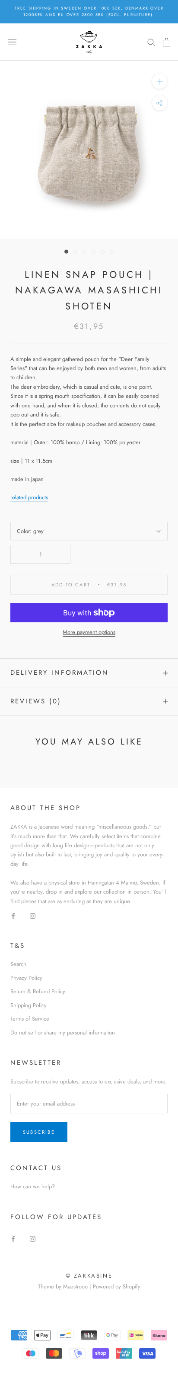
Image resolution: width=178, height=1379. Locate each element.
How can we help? (32, 1186)
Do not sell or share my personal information (62, 1032)
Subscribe (39, 1132)
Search (18, 964)
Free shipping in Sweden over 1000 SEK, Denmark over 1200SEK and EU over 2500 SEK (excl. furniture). (89, 11)
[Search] (151, 42)
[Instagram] (32, 915)
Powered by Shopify (116, 1286)
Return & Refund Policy (37, 991)
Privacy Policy (26, 978)
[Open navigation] (12, 42)
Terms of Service (29, 1019)
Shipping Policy (28, 1005)
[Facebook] (13, 915)
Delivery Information (59, 672)
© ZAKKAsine (89, 1276)
